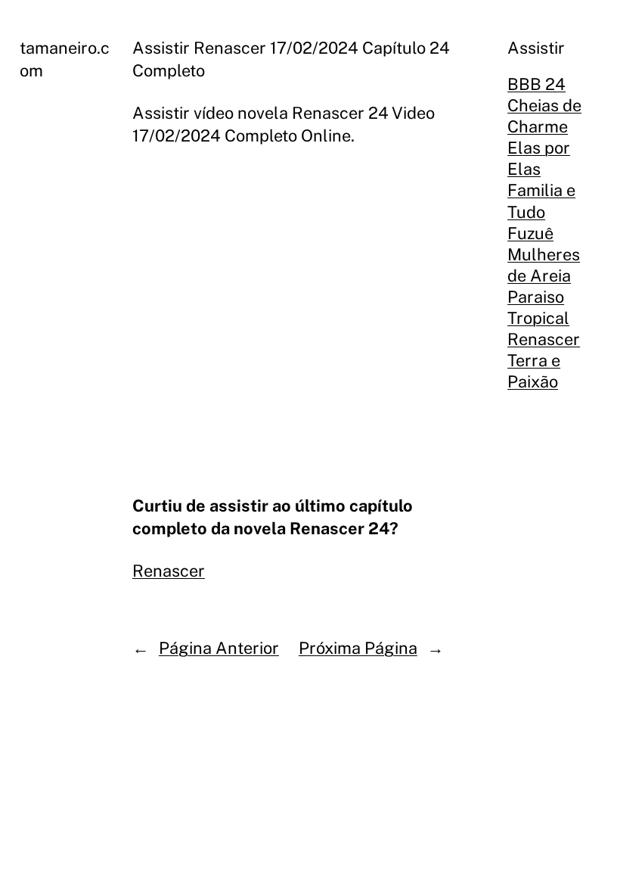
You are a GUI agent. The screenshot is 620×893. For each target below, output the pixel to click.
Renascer (168, 570)
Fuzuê (530, 233)
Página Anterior (219, 648)
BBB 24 (536, 84)
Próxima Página (358, 648)
